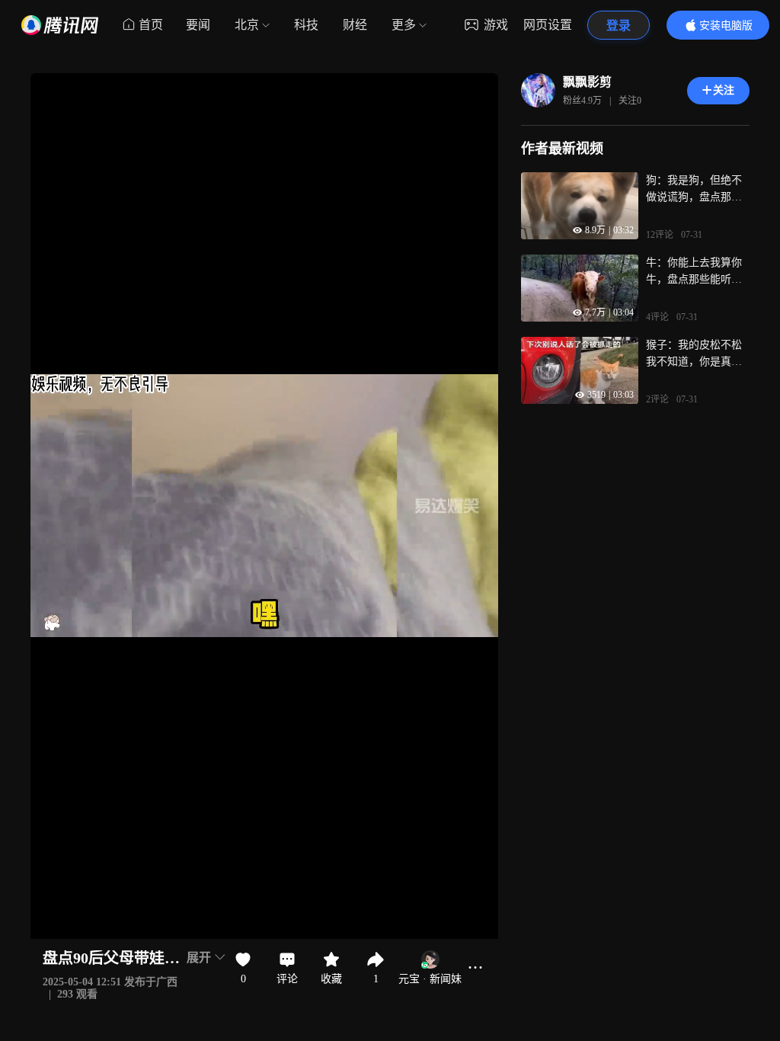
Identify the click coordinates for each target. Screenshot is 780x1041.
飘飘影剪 (587, 81)
